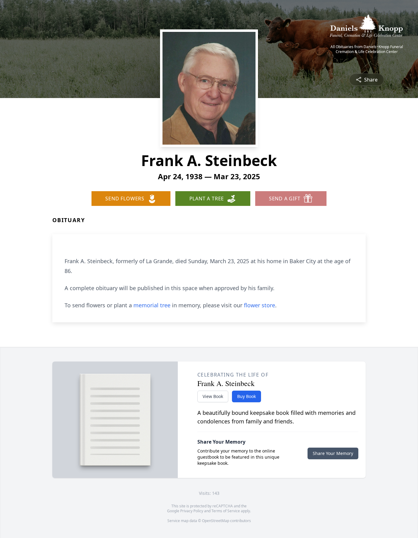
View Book (213, 396)
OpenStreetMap (215, 520)
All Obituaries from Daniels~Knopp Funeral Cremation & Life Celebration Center (366, 49)
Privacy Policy (191, 510)
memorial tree (151, 305)
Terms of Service (225, 510)
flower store (259, 305)
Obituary (68, 220)
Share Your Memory (333, 453)
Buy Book (246, 396)
